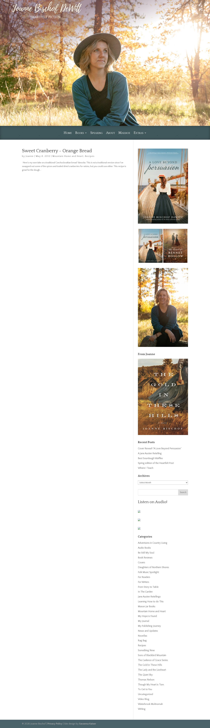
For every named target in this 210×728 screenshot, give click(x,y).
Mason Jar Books (146, 606)
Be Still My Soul (146, 552)
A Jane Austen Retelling (150, 453)
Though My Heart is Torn (151, 684)
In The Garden (145, 591)
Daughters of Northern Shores (153, 567)
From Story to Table (148, 587)
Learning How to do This (151, 601)
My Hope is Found (147, 616)
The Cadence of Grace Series (153, 660)
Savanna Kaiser (87, 723)
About (110, 133)
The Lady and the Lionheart (152, 669)
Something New (146, 650)
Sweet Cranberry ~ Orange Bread (57, 150)
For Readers (144, 577)
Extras (138, 133)
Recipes (90, 156)
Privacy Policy (55, 723)
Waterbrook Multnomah (150, 704)
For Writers (143, 582)
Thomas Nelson (146, 679)
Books (79, 133)
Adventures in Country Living (152, 543)
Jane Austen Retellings (149, 596)
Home (68, 133)
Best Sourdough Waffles (150, 458)
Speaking (96, 133)
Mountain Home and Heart (68, 156)
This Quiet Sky (145, 674)
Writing (141, 709)
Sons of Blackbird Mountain (152, 655)
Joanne (30, 156)
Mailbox (124, 133)
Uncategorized (145, 694)
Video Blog (143, 699)
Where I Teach (145, 468)
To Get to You (145, 689)
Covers (141, 562)
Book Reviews (145, 557)
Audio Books (144, 547)
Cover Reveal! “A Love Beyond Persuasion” (160, 448)
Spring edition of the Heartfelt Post (156, 463)
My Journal (143, 621)
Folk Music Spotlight (148, 572)
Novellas (142, 635)
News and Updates (148, 630)
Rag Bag (142, 640)
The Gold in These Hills (150, 665)
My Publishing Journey (149, 626)
